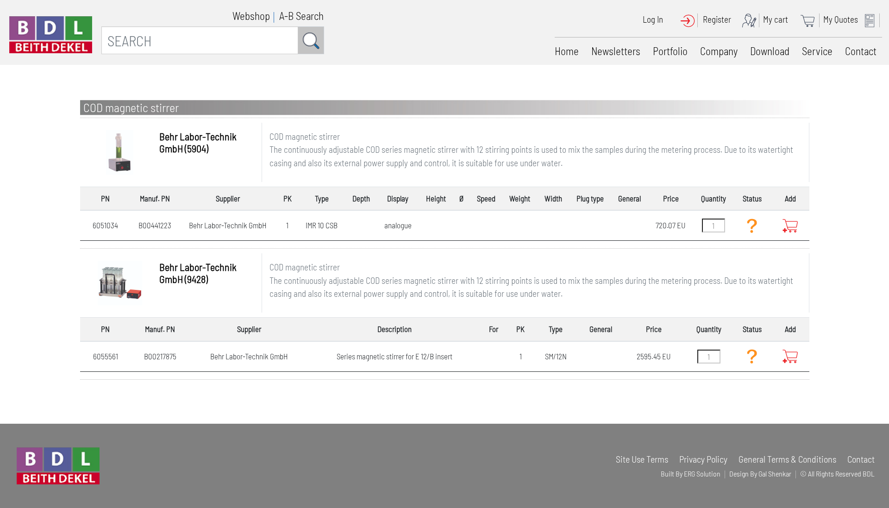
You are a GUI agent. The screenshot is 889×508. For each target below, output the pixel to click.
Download (769, 50)
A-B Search (301, 15)
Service (817, 50)
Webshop (251, 15)
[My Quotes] (872, 19)
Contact (860, 50)
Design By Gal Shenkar (760, 473)
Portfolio (670, 50)
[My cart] (811, 19)
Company (719, 50)
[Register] (751, 19)
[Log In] (690, 19)
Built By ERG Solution (690, 473)
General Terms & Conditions (787, 458)
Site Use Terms (642, 458)
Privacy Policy (703, 458)
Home (567, 50)
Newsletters (615, 50)
